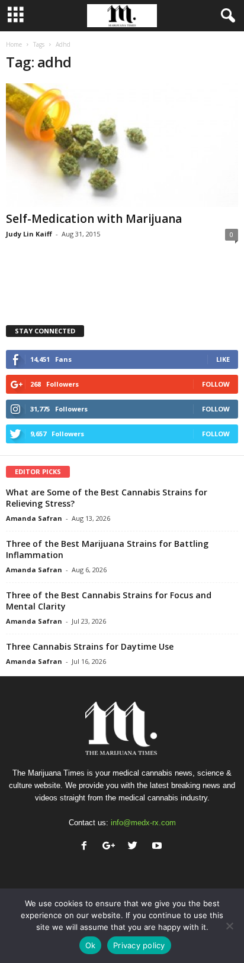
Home (14, 44)
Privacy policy (139, 945)
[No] (229, 926)
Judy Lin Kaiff (29, 233)
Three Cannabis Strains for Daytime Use (90, 646)
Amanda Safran (34, 518)
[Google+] (111, 846)
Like (223, 359)
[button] (226, 16)
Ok (90, 945)
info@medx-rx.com (143, 822)
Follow (216, 384)
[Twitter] (135, 846)
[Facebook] (87, 846)
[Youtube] (158, 846)
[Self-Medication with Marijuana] (122, 145)
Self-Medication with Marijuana (94, 218)
